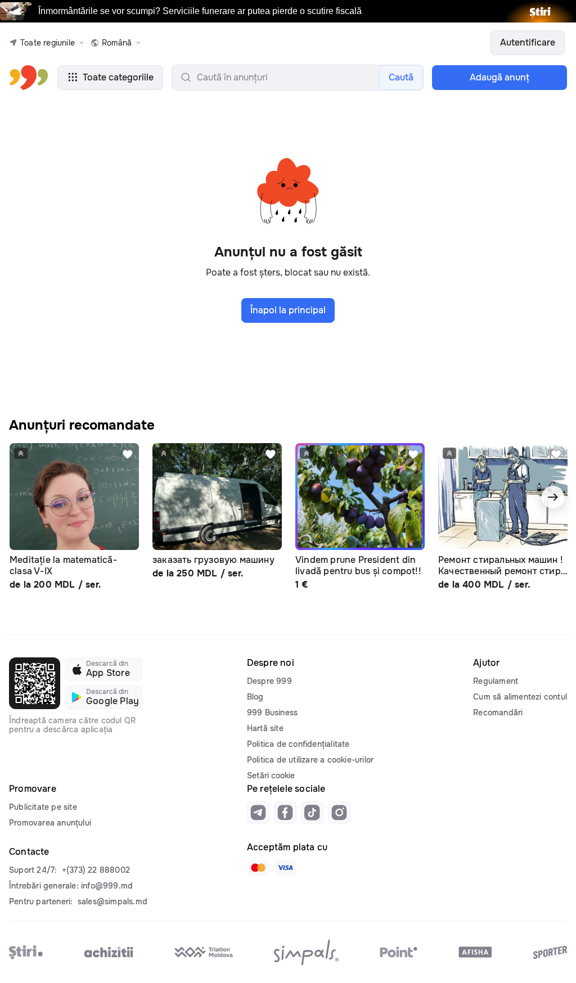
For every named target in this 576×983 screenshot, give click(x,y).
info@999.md (107, 885)
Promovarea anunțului (50, 822)
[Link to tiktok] (312, 812)
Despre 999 (269, 681)
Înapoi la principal (288, 310)
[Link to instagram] (339, 812)
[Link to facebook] (285, 812)
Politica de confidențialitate (298, 743)
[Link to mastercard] (258, 868)
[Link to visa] (285, 868)
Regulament (495, 681)
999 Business (272, 712)
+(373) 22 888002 (96, 869)
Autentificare (527, 42)
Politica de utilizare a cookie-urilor (310, 759)
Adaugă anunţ (499, 77)
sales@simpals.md (112, 901)
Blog (255, 696)
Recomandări (498, 712)
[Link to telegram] (258, 812)
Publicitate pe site (43, 806)
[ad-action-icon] (128, 454)
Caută (401, 77)
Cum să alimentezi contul (520, 696)
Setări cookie (271, 775)
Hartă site (265, 728)
